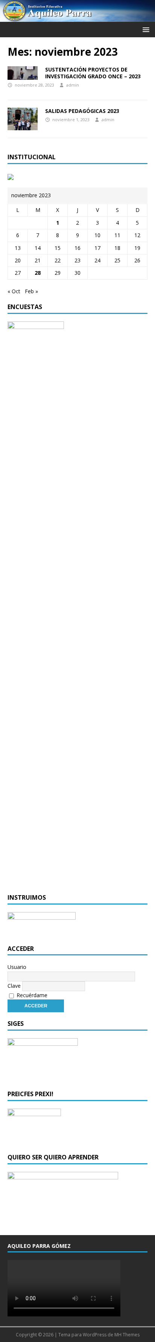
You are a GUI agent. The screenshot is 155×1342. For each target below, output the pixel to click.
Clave (14, 985)
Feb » (31, 291)
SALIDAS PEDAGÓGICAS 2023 (82, 110)
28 (38, 272)
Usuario (17, 966)
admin (72, 85)
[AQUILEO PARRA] (77, 17)
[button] (144, 29)
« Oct (14, 291)
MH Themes (127, 1334)
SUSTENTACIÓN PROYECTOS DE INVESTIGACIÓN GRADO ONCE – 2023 (93, 73)
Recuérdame (31, 995)
